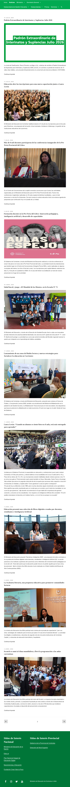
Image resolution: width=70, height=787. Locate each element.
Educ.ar (6, 753)
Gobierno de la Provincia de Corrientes (42, 743)
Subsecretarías (36, 7)
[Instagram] (11, 781)
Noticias (12, 2)
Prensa (46, 7)
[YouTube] (22, 781)
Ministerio (20, 2)
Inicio (5, 2)
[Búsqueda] (61, 7)
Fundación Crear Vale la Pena (13, 769)
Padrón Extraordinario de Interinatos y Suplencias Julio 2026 (28, 20)
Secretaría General (33, 2)
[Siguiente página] (64, 721)
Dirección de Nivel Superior (39, 748)
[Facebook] (5, 781)
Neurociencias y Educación (13, 765)
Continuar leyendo (9, 74)
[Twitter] (16, 781)
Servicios (54, 7)
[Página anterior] (6, 721)
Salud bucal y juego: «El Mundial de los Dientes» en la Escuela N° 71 (31, 287)
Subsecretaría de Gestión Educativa (15, 7)
